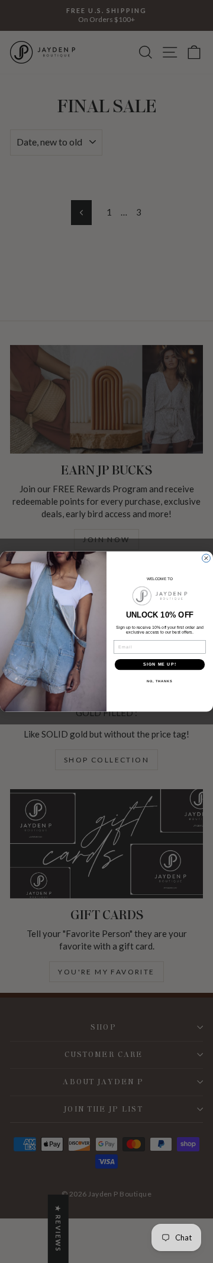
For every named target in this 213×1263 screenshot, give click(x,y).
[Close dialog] (206, 558)
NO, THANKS (160, 681)
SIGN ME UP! (159, 664)
